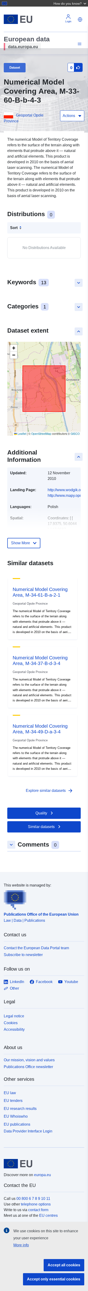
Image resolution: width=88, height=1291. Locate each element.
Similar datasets (41, 827)
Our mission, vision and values (29, 1060)
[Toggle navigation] (78, 44)
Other (14, 988)
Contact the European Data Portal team (36, 948)
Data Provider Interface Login (28, 1131)
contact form (38, 1210)
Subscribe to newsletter (23, 955)
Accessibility (14, 1029)
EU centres (48, 1215)
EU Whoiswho (16, 1116)
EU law (10, 1093)
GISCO (75, 434)
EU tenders (13, 1101)
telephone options (36, 1204)
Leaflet (21, 434)
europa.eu (42, 1175)
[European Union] (42, 1163)
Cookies (11, 1023)
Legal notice (14, 1016)
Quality (41, 813)
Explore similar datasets (49, 790)
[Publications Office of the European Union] (42, 899)
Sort (14, 228)
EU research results (20, 1109)
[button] (70, 3)
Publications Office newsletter (28, 1067)
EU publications (17, 1124)
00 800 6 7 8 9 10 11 (33, 1199)
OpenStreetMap (41, 434)
